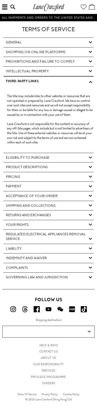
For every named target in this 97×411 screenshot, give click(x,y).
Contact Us (48, 351)
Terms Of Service (26, 394)
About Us (48, 358)
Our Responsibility (48, 364)
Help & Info (48, 345)
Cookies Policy (71, 394)
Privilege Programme (48, 377)
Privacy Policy (50, 394)
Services (48, 370)
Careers (48, 383)
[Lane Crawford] (48, 10)
